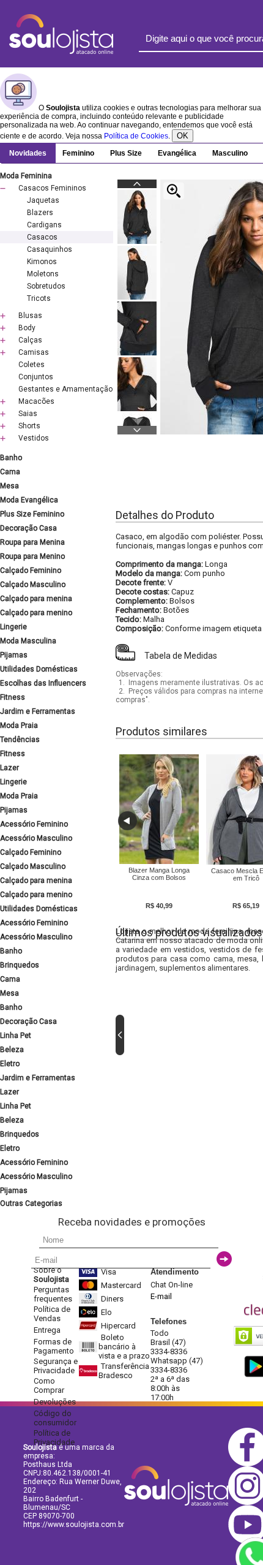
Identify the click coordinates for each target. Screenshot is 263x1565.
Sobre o (51, 1274)
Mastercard (121, 1285)
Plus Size (126, 153)
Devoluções (55, 1401)
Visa (108, 1271)
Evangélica (177, 153)
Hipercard (118, 1325)
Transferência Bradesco (123, 1371)
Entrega (47, 1330)
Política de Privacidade (54, 1437)
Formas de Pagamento (54, 1346)
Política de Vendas (52, 1314)
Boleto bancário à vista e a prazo (124, 1346)
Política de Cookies (136, 136)
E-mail (161, 1296)
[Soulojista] (61, 51)
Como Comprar (49, 1385)
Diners (112, 1298)
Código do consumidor (55, 1418)
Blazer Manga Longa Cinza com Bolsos (159, 873)
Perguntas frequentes (53, 1294)
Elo (106, 1312)
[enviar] (224, 1259)
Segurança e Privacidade (56, 1366)
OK (182, 135)
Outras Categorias (31, 1203)
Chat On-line (171, 1284)
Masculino (230, 153)
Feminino (78, 153)
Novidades (27, 153)
